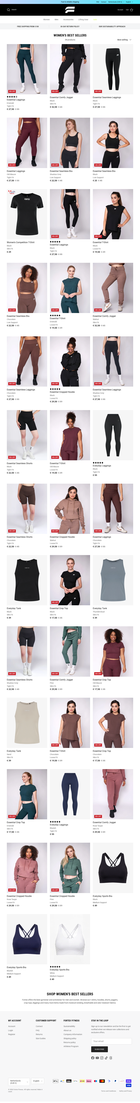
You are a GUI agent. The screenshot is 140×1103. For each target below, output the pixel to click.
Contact (103, 2)
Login (10, 1030)
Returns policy (70, 1042)
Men (56, 19)
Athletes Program (71, 1046)
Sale (95, 19)
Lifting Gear (83, 19)
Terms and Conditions (108, 1091)
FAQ (97, 2)
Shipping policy (70, 1038)
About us (67, 1030)
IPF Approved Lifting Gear (73, 2)
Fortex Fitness (18, 1089)
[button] (12, 97)
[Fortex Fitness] (70, 10)
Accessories (68, 19)
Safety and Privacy (125, 1091)
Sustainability (69, 1026)
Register (11, 1034)
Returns (39, 1034)
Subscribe (99, 1049)
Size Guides (41, 1038)
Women (46, 19)
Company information (73, 1034)
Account (11, 1026)
